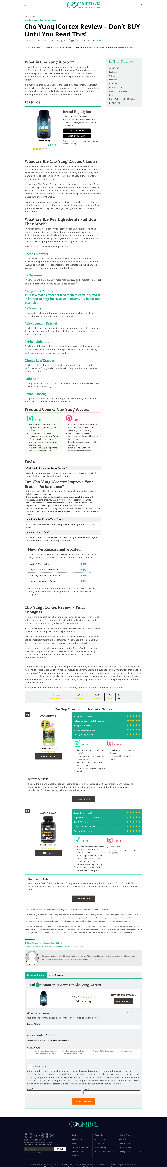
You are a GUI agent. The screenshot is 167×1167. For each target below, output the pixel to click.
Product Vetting (78, 1151)
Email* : (87, 1089)
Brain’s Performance (118, 91)
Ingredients (114, 83)
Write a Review (37, 20)
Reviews (32, 16)
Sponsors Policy (125, 1143)
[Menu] (25, 5)
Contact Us (99, 1143)
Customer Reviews (35, 975)
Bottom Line (114, 103)
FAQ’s (111, 95)
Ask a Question (50, 20)
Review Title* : (33, 1024)
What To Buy (77, 1156)
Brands (74, 1143)
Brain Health (77, 1139)
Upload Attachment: (36, 1040)
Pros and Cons (115, 87)
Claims (112, 76)
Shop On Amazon (77, 131)
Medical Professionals (102, 41)
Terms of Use (74, 1083)
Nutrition (75, 1135)
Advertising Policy (126, 1139)
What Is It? (114, 68)
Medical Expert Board (104, 1151)
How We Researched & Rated (122, 99)
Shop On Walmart (77, 136)
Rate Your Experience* (37, 1035)
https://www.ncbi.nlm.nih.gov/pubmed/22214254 (45, 943)
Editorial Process (125, 1135)
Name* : (30, 1089)
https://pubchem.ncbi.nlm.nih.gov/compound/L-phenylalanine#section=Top (55, 946)
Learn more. (129, 47)
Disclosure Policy (125, 1147)
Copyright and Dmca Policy (130, 1151)
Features (113, 72)
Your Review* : (33, 1048)
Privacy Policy (39, 1066)
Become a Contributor (81, 1147)
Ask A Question (56, 975)
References (30, 939)
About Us (99, 1135)
